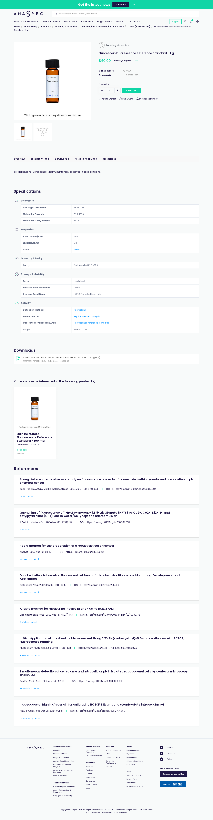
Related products (86, 159)
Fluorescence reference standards (91, 322)
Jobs (119, 21)
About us (86, 21)
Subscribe (121, 4)
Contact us (133, 21)
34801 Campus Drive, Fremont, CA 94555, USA (97, 809)
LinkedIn (170, 747)
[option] (35, 423)
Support (175, 21)
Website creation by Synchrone (114, 812)
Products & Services (25, 21)
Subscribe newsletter (173, 774)
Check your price (123, 60)
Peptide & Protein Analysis (87, 316)
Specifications (40, 159)
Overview (19, 159)
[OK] (55, 14)
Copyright (64, 809)
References (109, 159)
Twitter (169, 759)
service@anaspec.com (126, 809)
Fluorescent (80, 309)
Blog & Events (104, 21)
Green (77, 249)
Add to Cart (131, 90)
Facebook (171, 753)
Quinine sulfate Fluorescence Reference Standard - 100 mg (34, 437)
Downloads (62, 159)
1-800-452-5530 (146, 809)
